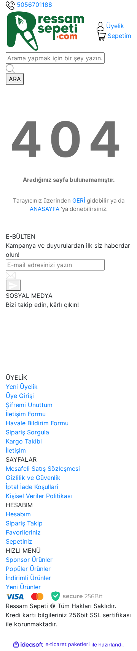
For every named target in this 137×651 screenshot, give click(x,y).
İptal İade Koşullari (32, 487)
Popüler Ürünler (28, 568)
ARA (15, 79)
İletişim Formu (26, 414)
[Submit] (13, 285)
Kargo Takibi (24, 441)
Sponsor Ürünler (29, 559)
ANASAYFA (44, 208)
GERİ (78, 200)
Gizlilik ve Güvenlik (33, 477)
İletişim (16, 450)
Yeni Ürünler (23, 587)
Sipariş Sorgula (27, 432)
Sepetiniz (19, 541)
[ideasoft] (28, 644)
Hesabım (18, 514)
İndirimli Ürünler (28, 578)
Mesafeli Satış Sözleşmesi (43, 468)
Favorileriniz (23, 532)
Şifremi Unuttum (29, 405)
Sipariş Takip (24, 523)
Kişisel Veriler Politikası (39, 496)
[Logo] (45, 30)
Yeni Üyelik (22, 386)
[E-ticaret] (67, 644)
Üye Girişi (20, 395)
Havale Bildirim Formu (37, 423)
